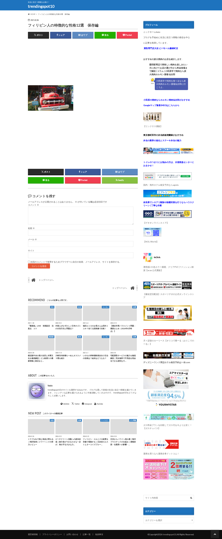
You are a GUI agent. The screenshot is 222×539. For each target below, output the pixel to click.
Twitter (77, 404)
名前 (31, 228)
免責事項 (99, 534)
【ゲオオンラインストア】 (156, 222)
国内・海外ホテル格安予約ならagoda (161, 185)
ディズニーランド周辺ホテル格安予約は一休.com (166, 362)
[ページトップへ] (215, 534)
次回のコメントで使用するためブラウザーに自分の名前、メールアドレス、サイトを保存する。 (75, 262)
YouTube (100, 404)
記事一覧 (87, 534)
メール (32, 239)
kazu (50, 385)
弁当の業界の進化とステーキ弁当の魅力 (162, 140)
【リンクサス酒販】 (152, 126)
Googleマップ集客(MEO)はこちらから (161, 105)
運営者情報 (33, 534)
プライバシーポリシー (52, 534)
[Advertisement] (83, 64)
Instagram (88, 404)
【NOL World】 (150, 241)
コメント (33, 205)
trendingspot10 (41, 6)
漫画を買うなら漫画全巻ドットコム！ (161, 453)
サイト (31, 250)
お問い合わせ (72, 534)
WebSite (66, 404)
